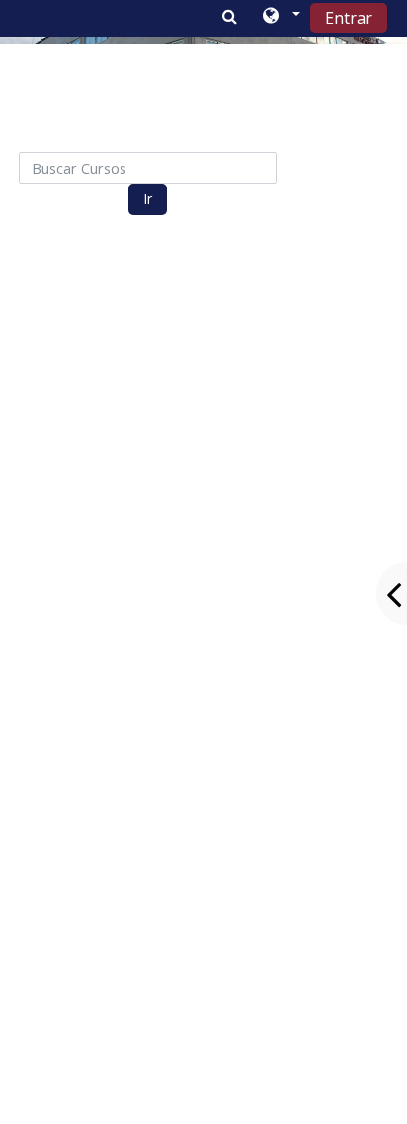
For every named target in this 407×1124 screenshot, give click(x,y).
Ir (147, 198)
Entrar (348, 18)
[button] (280, 17)
